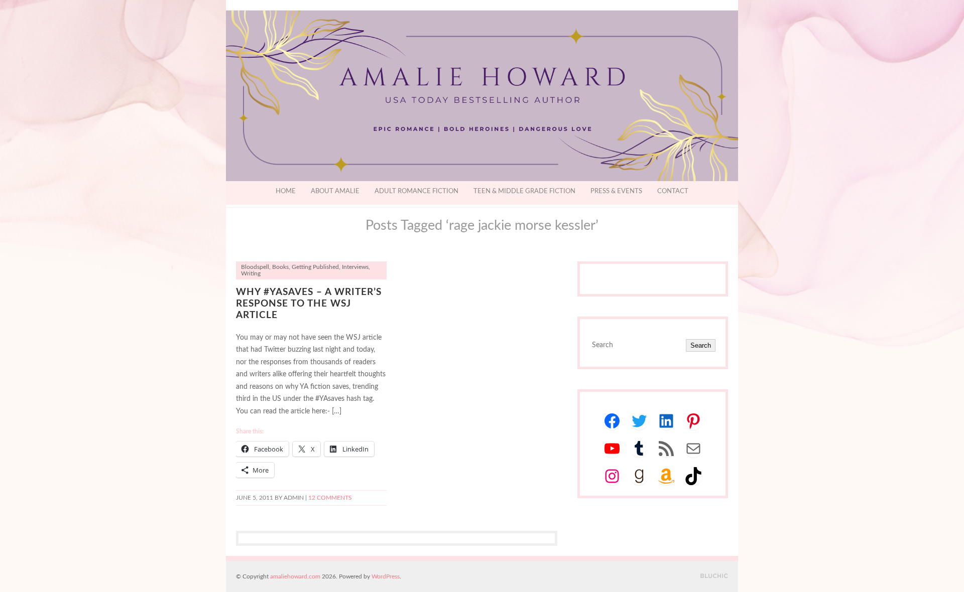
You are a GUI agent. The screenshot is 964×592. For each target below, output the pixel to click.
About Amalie (335, 191)
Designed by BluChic (714, 576)
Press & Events (616, 191)
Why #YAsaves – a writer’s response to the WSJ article (309, 303)
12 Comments (330, 498)
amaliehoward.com (295, 576)
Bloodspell (255, 267)
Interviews (355, 267)
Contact (672, 191)
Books (280, 267)
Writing (251, 273)
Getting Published (315, 267)
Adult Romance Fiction (416, 191)
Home (286, 191)
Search (700, 345)
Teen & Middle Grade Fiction (524, 191)
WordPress (386, 576)
